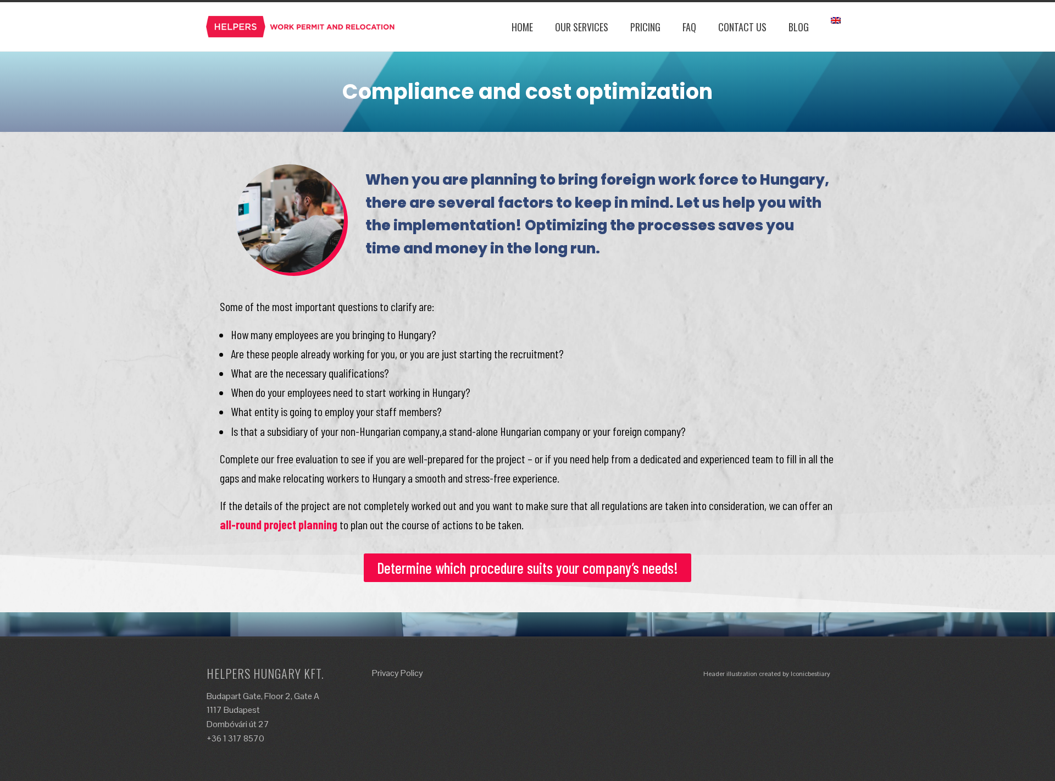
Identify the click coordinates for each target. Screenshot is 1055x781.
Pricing (645, 27)
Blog (799, 27)
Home (522, 27)
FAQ (689, 27)
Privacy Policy (397, 673)
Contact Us (742, 27)
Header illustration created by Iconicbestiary (766, 673)
